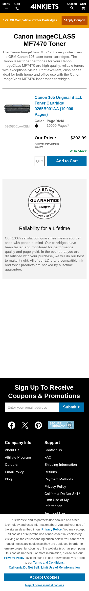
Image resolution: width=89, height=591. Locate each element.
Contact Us (53, 450)
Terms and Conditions (48, 562)
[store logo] (44, 7)
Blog (8, 479)
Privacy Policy (55, 486)
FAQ (47, 457)
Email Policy (14, 472)
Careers (11, 464)
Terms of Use (54, 513)
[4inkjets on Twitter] (25, 425)
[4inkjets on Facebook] (11, 425)
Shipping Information (60, 464)
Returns (50, 472)
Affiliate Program (18, 457)
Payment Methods (58, 479)
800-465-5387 (17, 9)
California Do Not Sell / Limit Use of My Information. (44, 567)
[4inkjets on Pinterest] (38, 425)
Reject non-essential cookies (44, 585)
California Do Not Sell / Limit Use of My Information (62, 500)
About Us (12, 450)
